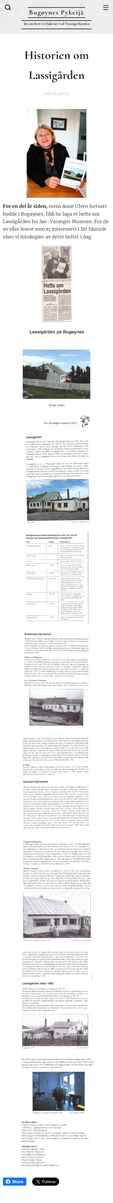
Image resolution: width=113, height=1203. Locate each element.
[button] (7, 7)
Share (17, 1181)
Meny (106, 7)
